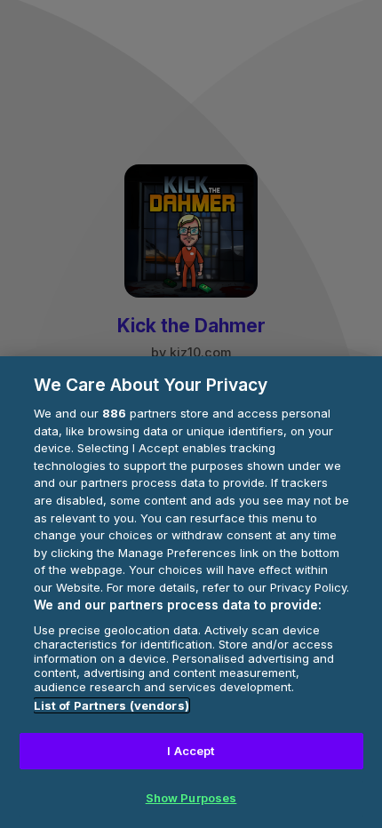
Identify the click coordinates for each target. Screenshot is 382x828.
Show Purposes (191, 798)
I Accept (190, 751)
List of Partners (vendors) (111, 705)
